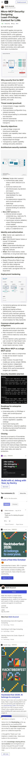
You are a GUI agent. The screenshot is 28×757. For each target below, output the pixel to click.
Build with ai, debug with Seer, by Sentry (13, 481)
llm (17, 23)
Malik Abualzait (9, 6)
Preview (15, 504)
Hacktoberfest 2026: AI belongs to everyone (12, 696)
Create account (21, 2)
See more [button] (5, 486)
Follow (14, 592)
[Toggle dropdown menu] (25, 456)
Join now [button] (5, 754)
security (7, 23)
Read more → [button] (6, 717)
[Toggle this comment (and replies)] (2, 513)
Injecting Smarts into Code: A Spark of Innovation (12, 637)
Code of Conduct (9, 524)
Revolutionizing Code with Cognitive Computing (12, 622)
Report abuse (19, 524)
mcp (13, 23)
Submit (7, 504)
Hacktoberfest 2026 (9, 705)
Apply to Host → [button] (7, 578)
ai (2, 23)
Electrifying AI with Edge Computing (12, 630)
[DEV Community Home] (6, 2)
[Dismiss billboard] (26, 719)
